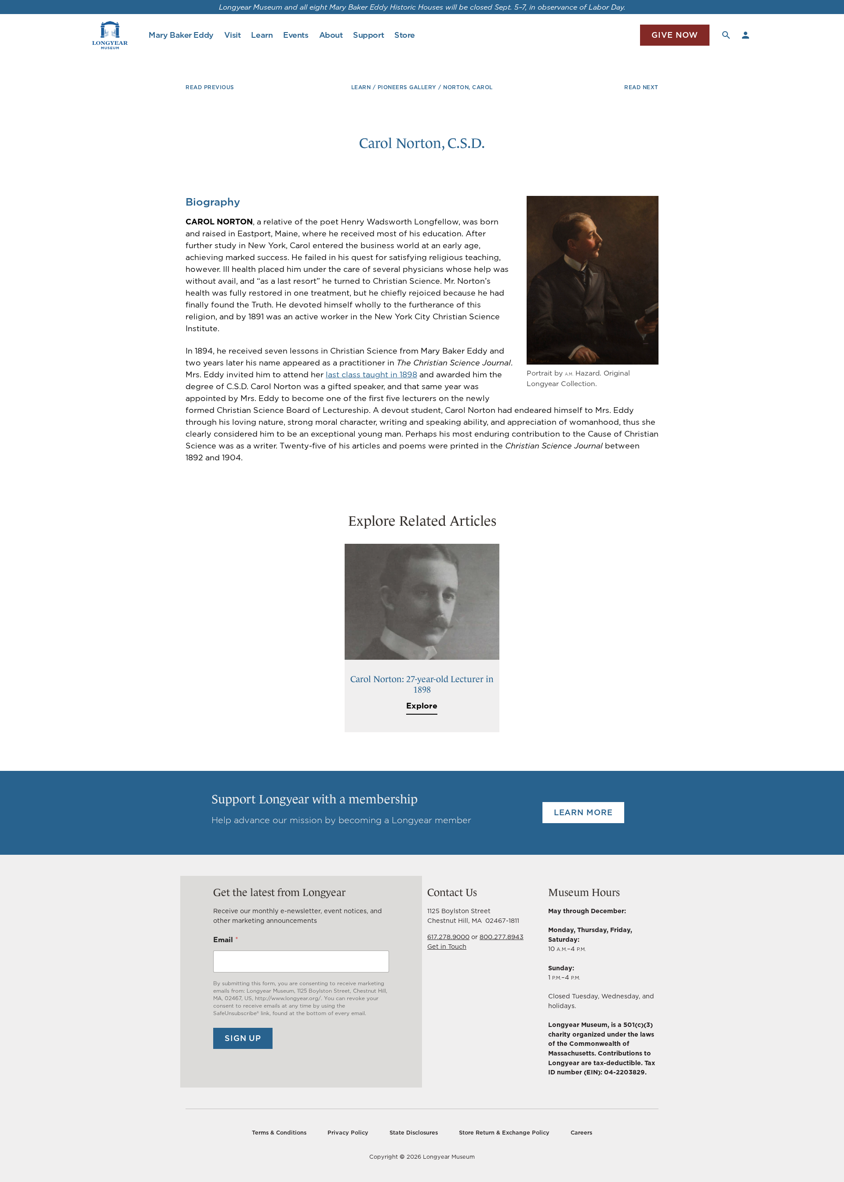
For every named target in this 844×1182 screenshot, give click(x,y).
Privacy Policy (347, 1132)
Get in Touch (446, 946)
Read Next (641, 87)
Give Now (674, 35)
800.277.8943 (502, 936)
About (331, 35)
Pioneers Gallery (407, 87)
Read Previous (210, 87)
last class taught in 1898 (371, 374)
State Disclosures (413, 1132)
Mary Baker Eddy (181, 35)
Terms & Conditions (279, 1132)
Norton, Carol (468, 87)
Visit (232, 35)
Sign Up (243, 1038)
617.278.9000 (448, 936)
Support (368, 35)
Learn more (583, 812)
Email (225, 940)
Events (295, 35)
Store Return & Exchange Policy (504, 1132)
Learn (262, 35)
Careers (581, 1132)
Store (404, 35)
